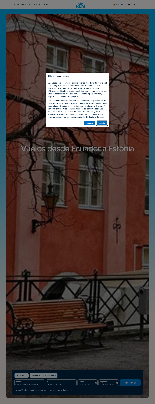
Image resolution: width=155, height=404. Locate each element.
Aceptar (102, 123)
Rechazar (89, 123)
